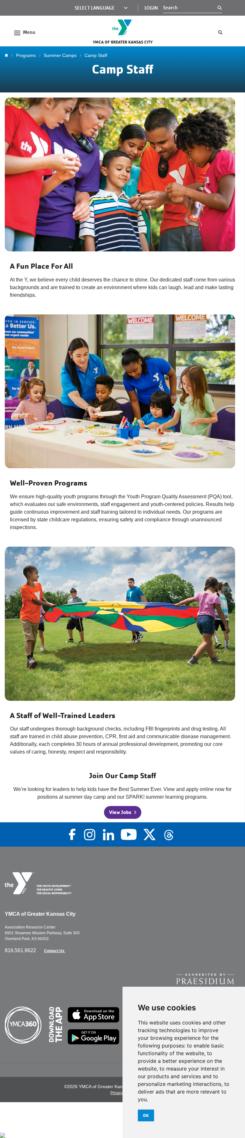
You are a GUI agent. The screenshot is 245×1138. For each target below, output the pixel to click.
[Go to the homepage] (122, 27)
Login (151, 8)
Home (8, 55)
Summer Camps (60, 55)
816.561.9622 (21, 950)
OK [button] (146, 1115)
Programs (26, 55)
